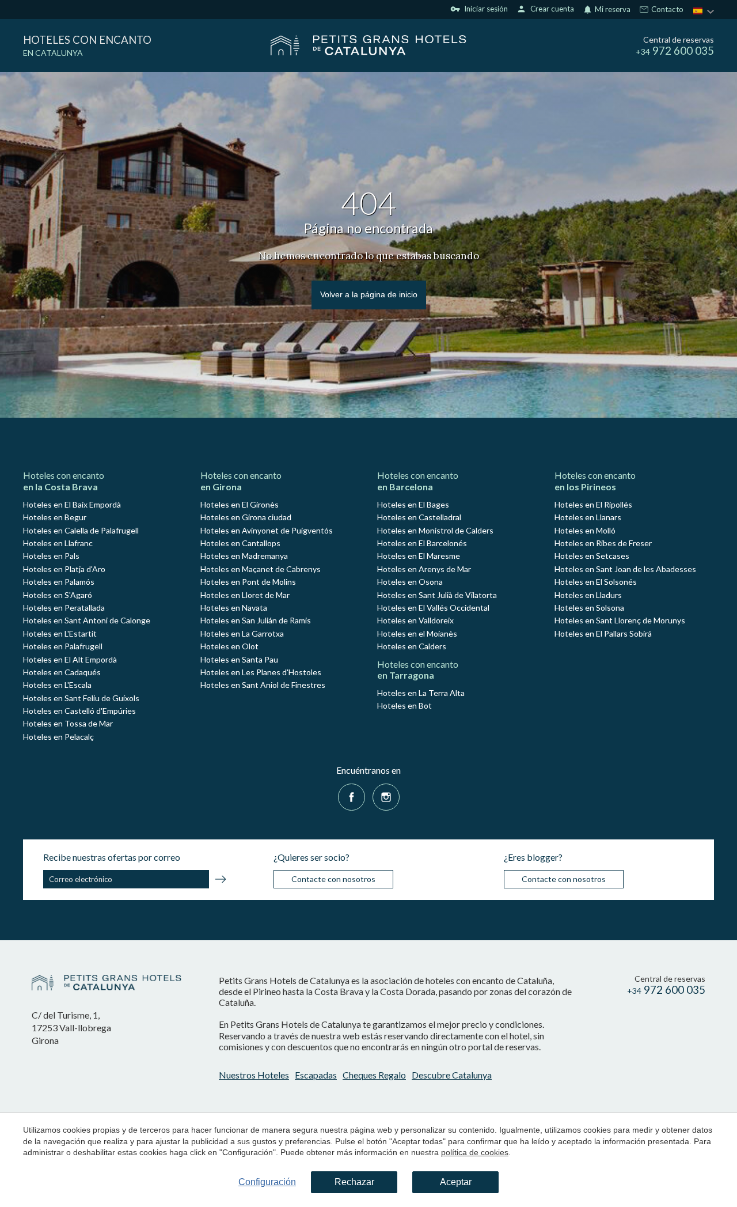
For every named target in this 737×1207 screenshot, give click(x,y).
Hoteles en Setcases (591, 556)
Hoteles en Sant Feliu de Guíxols (81, 698)
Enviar (220, 881)
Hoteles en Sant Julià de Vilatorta (437, 595)
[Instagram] (386, 795)
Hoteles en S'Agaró (57, 595)
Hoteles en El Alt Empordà (70, 659)
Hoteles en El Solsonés (595, 582)
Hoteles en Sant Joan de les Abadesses (625, 569)
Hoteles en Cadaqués (62, 672)
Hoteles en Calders (411, 646)
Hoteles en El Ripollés (593, 504)
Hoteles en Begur (54, 517)
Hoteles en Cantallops (240, 543)
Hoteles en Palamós (58, 582)
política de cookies (474, 1152)
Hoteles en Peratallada (64, 607)
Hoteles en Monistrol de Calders (435, 530)
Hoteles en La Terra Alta (421, 693)
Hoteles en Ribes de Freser (603, 543)
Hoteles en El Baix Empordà (72, 504)
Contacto (666, 10)
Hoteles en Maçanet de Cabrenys (260, 569)
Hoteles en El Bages (413, 504)
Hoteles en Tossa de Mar (68, 723)
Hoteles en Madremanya (244, 556)
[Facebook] (351, 795)
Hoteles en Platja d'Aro (64, 569)
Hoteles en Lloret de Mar (245, 595)
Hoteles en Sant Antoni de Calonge (86, 620)
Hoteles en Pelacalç (58, 736)
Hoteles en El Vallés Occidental (433, 607)
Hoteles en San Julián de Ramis (255, 620)
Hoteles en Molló (585, 530)
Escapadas (316, 1074)
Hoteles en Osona (410, 582)
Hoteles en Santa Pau (239, 659)
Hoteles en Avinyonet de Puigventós (266, 530)
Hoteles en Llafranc (58, 543)
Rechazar (354, 1182)
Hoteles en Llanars (587, 517)
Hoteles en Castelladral (419, 517)
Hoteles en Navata (233, 607)
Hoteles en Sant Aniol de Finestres (262, 685)
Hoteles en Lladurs (588, 595)
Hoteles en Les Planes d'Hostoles (260, 672)
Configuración (267, 1182)
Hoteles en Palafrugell (62, 646)
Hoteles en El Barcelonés (422, 543)
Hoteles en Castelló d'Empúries (79, 711)
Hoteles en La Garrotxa (242, 633)
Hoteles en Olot (229, 646)
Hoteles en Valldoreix (415, 620)
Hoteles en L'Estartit (60, 633)
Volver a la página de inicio (368, 294)
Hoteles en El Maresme (418, 556)
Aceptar (456, 1182)
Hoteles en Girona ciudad (245, 517)
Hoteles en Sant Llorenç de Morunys (619, 620)
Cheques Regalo (374, 1074)
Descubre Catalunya (452, 1074)
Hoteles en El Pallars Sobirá (603, 633)
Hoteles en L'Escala (57, 685)
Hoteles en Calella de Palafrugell (81, 530)
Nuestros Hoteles (254, 1074)
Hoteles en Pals (51, 556)
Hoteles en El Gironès (239, 504)
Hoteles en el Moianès (417, 633)
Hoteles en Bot (404, 705)
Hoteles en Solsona (589, 607)
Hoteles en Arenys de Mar (424, 569)
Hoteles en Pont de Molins (248, 582)
